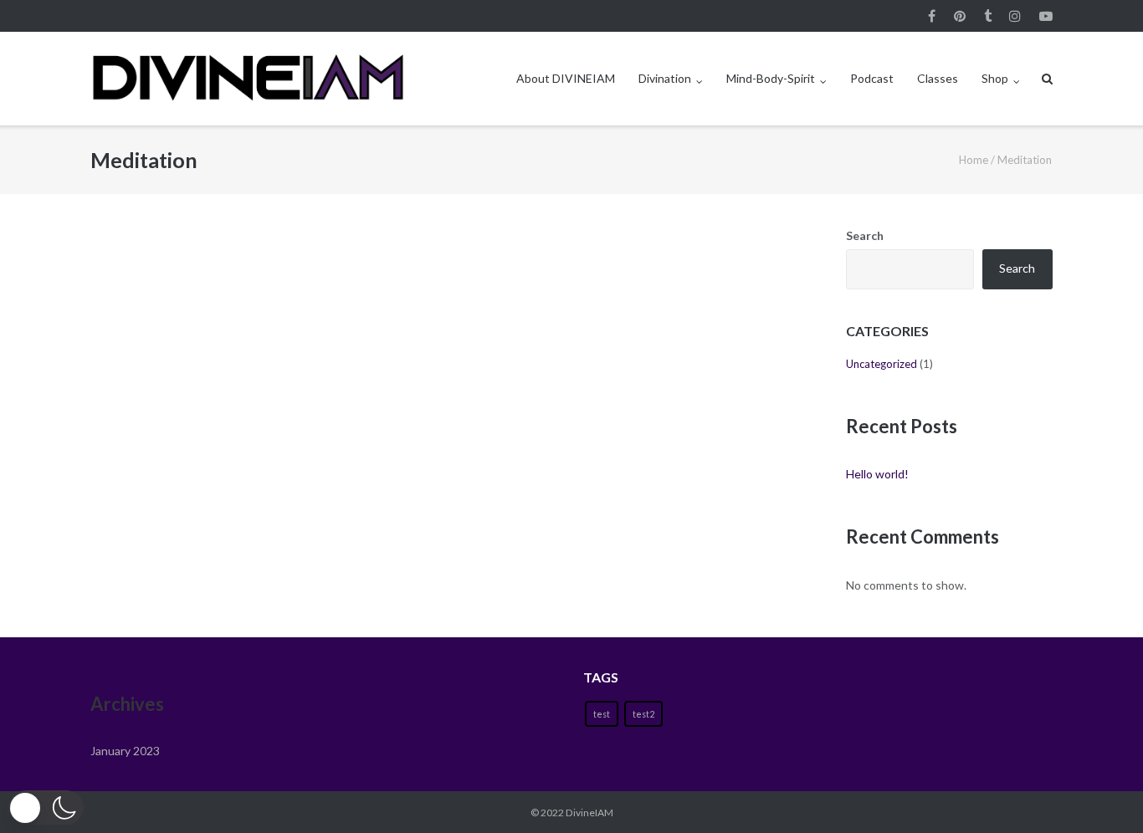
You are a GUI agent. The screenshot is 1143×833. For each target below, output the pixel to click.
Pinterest (960, 16)
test (601, 713)
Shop (995, 78)
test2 (643, 713)
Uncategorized (881, 364)
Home (973, 159)
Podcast (872, 78)
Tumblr (988, 16)
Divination (664, 78)
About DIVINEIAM (565, 78)
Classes (937, 78)
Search (865, 235)
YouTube (1046, 16)
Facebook (931, 16)
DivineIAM (589, 812)
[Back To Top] (1101, 793)
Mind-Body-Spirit (770, 78)
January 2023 (125, 751)
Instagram (1015, 16)
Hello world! (877, 474)
